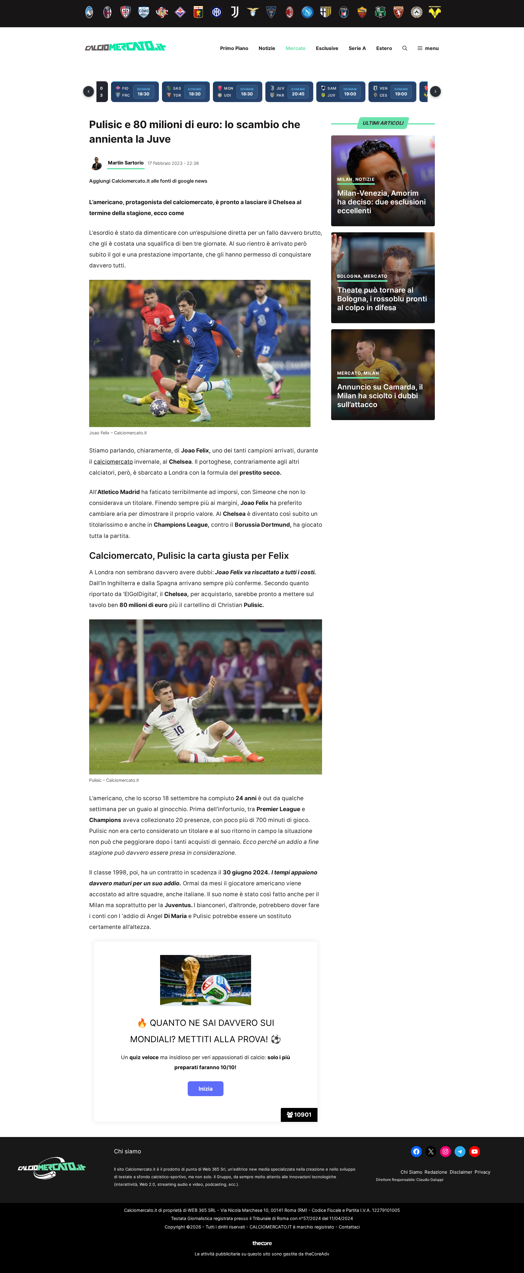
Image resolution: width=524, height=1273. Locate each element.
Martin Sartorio (126, 163)
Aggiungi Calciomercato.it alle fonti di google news (148, 181)
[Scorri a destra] (435, 91)
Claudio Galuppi (429, 1179)
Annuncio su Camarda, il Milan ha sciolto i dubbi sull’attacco (380, 396)
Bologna (349, 276)
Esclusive (327, 48)
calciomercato (113, 461)
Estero (384, 48)
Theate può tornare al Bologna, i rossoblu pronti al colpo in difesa (382, 299)
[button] (404, 48)
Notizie (267, 48)
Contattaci (349, 1226)
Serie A (357, 48)
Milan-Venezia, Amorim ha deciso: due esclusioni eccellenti (381, 202)
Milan (345, 179)
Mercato (296, 48)
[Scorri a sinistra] (88, 91)
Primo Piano (234, 48)
